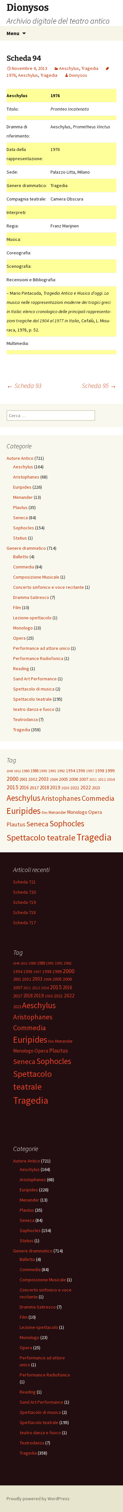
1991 (52, 770)
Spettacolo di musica (33, 689)
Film (17, 607)
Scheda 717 (24, 923)
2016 (24, 787)
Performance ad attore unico (41, 648)
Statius (20, 538)
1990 (43, 771)
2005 (63, 779)
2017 (34, 788)
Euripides (22, 487)
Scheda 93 (24, 385)
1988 (34, 771)
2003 (43, 779)
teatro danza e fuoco (33, 709)
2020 (65, 787)
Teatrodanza (25, 719)
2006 (73, 779)
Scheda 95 (99, 385)
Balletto (21, 557)
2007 (83, 779)
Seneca (20, 518)
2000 (12, 778)
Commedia (23, 567)
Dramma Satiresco (31, 597)
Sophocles (23, 528)
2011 (93, 779)
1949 (10, 771)
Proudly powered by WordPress (38, 1498)
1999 (109, 771)
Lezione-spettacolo (32, 618)
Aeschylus (69, 68)
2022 (85, 787)
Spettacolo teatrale (32, 699)
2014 (111, 779)
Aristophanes (26, 477)
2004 (54, 779)
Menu (13, 33)
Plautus (20, 507)
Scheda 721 (24, 882)
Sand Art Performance (35, 679)
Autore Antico (20, 458)
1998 (99, 771)
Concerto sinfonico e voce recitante (48, 587)
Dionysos (78, 75)
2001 (23, 779)
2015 (12, 787)
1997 (90, 771)
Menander (23, 497)
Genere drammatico (26, 548)
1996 (80, 771)
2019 (55, 787)
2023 (96, 788)
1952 (17, 771)
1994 (70, 771)
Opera (19, 638)
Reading (21, 668)
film (45, 812)
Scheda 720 (24, 892)
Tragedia (89, 68)
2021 (74, 788)
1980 (26, 770)
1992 (61, 770)
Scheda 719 (24, 902)
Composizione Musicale (36, 577)
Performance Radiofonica (38, 658)
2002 (32, 779)
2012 (102, 779)
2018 (44, 787)
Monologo (23, 628)
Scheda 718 (24, 912)
